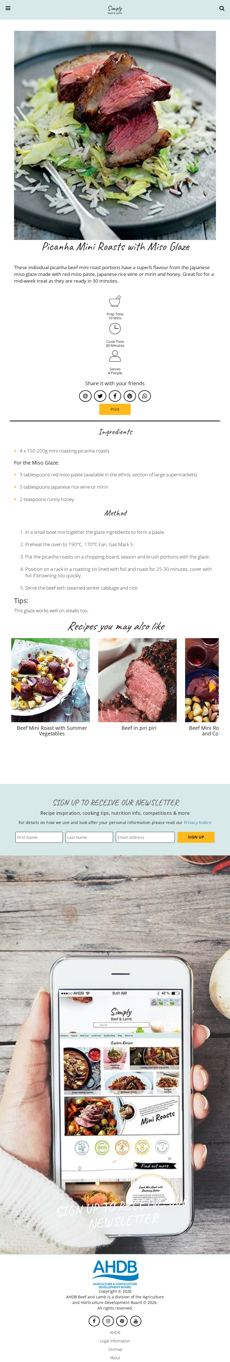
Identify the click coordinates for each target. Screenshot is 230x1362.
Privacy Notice (197, 822)
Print (115, 409)
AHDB (115, 1332)
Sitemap (115, 1349)
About (115, 1357)
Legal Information (115, 1340)
